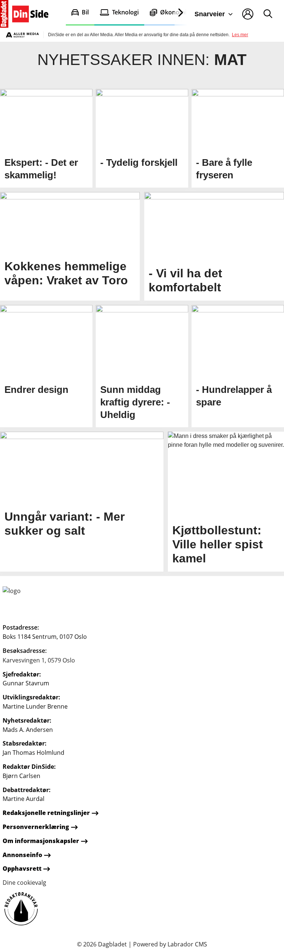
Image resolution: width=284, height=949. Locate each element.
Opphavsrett (22, 868)
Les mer (240, 34)
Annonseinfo (22, 855)
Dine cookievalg (24, 882)
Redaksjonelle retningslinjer (46, 813)
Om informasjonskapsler (41, 841)
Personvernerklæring (36, 827)
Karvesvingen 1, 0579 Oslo (39, 660)
